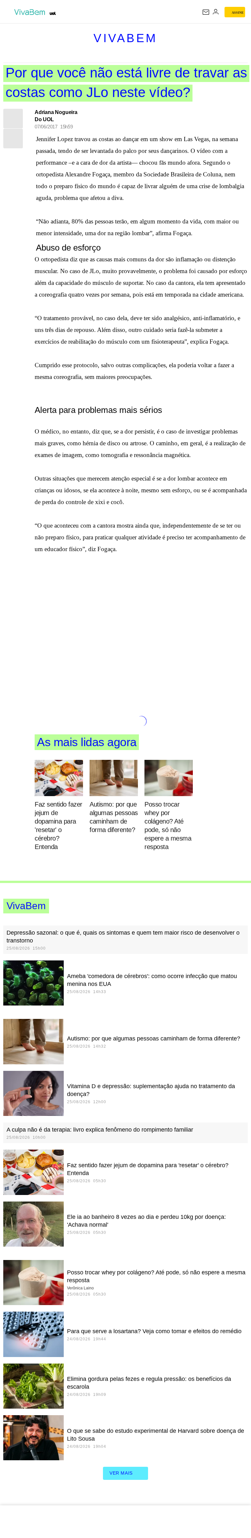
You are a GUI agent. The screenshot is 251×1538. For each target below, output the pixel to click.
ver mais (121, 1473)
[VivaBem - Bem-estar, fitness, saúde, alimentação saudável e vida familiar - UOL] (31, 12)
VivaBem (125, 38)
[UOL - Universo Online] (53, 13)
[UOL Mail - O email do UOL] (206, 12)
